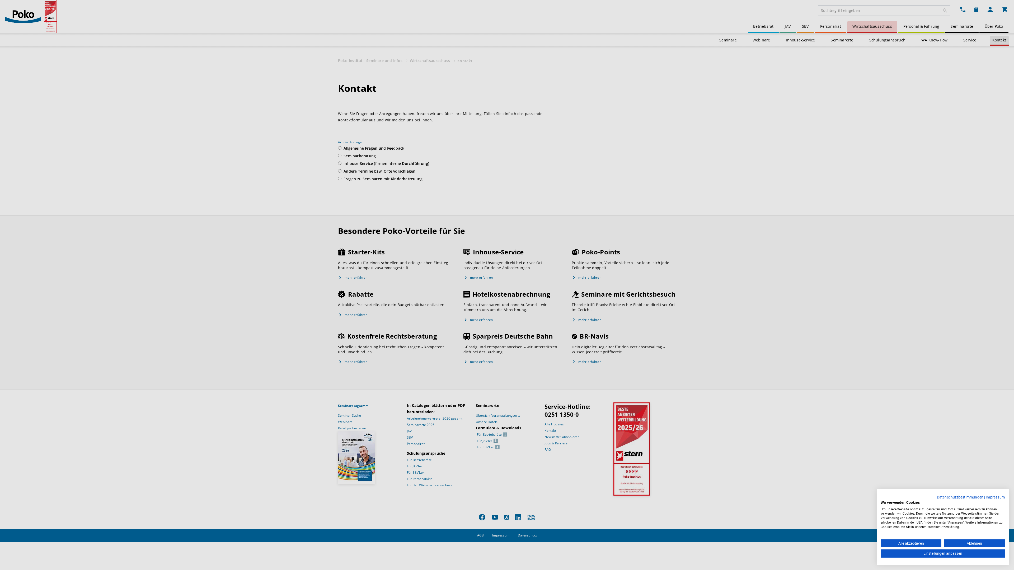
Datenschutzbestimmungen (960, 497)
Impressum (995, 497)
